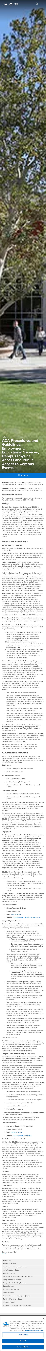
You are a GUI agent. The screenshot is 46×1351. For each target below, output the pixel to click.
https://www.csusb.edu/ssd (22, 1135)
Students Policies (9, 1302)
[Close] (43, 1318)
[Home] (10, 4)
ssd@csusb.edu (16, 1132)
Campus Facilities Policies (12, 1280)
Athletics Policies (9, 1273)
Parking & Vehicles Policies (12, 1299)
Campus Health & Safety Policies (14, 1283)
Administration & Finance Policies (14, 1267)
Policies (4, 1254)
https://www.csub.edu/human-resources (26, 917)
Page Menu (24, 475)
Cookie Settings (23, 1335)
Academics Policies (9, 1263)
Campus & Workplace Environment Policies (18, 1276)
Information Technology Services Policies (17, 1305)
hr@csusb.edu (16, 914)
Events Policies (8, 1286)
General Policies (8, 1293)
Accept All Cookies (23, 1347)
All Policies (7, 1260)
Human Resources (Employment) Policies (17, 1296)
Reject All (23, 1341)
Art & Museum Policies (11, 1270)
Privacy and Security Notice (34, 1330)
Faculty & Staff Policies (11, 1289)
